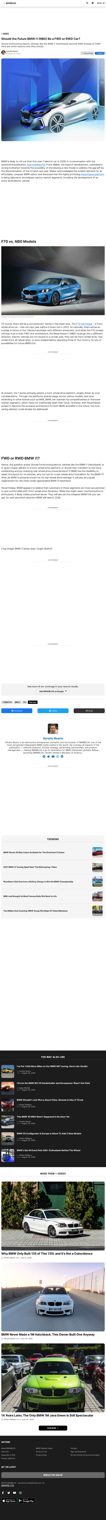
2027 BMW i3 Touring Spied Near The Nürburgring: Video (30, 867)
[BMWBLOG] (53, 1486)
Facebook (17, 711)
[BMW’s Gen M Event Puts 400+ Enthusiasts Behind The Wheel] (7, 1150)
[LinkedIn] (62, 756)
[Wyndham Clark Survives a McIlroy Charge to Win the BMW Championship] (97, 877)
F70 (24, 702)
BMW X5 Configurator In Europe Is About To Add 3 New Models (49, 1133)
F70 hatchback (84, 324)
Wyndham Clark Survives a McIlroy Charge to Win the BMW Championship (38, 881)
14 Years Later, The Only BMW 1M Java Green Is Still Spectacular (47, 1415)
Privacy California (8, 1458)
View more (52, 1428)
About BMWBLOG (8, 1448)
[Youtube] (15, 1493)
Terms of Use (41, 1452)
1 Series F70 (7, 702)
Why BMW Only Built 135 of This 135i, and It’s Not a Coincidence (47, 1253)
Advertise (5, 1452)
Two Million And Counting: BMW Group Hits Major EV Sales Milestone (35, 911)
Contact (74, 1448)
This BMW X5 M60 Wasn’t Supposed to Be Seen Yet (43, 1116)
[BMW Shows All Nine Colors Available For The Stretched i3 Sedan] (97, 848)
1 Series (5, 34)
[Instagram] (57, 756)
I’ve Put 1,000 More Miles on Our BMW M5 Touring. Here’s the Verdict (52, 1066)
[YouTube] (53, 756)
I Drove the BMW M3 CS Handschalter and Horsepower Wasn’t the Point (53, 1083)
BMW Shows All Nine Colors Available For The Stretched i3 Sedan (33, 852)
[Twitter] (48, 756)
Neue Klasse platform (92, 174)
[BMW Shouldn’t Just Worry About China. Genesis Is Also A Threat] (7, 1100)
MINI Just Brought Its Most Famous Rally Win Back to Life (30, 896)
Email (90, 711)
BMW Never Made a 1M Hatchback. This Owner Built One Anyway (48, 1334)
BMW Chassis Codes (44, 1448)
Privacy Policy (41, 1455)
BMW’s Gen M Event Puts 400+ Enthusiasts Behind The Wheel (48, 1150)
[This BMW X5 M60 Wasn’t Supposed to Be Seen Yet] (7, 1116)
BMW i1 (17, 702)
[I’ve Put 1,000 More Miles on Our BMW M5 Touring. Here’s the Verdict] (7, 1066)
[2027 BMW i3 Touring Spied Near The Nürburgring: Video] (97, 863)
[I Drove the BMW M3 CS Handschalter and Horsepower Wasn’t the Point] (7, 1083)
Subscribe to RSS (8, 1455)
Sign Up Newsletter (78, 1452)
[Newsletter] (92, 3)
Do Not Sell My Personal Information (85, 1455)
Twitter (54, 711)
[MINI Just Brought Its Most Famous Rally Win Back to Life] (97, 892)
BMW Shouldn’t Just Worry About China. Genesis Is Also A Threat (50, 1100)
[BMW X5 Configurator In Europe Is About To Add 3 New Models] (7, 1133)
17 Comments (100, 53)
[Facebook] (44, 756)
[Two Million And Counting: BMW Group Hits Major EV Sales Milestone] (97, 907)
